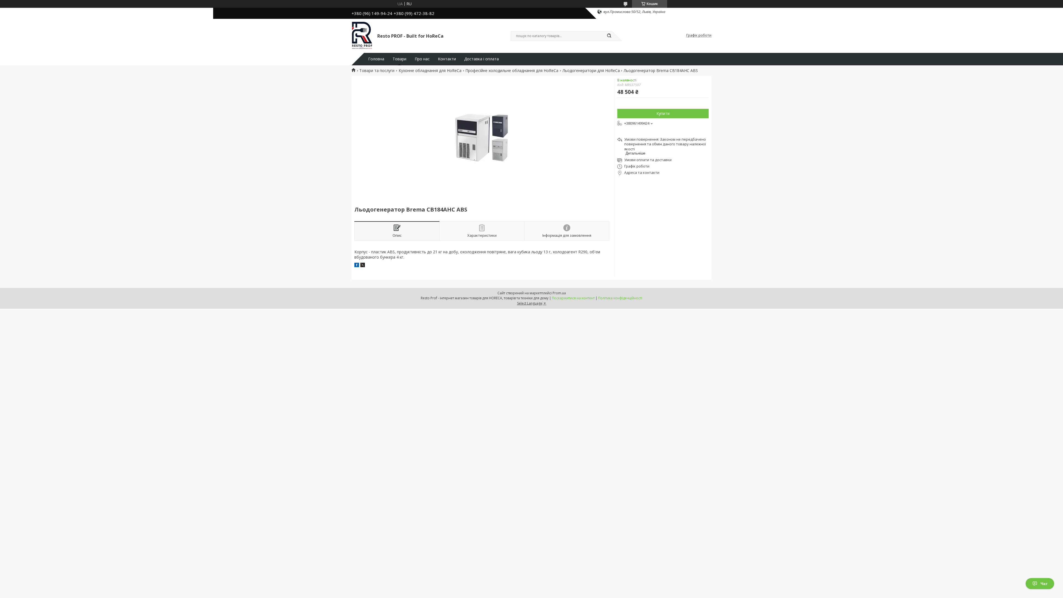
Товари (399, 59)
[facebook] (356, 265)
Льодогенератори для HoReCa (591, 70)
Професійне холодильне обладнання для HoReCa (511, 70)
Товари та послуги (376, 70)
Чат (1044, 583)
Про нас (422, 59)
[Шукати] (609, 36)
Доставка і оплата (481, 59)
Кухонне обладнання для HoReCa (430, 70)
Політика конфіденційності (620, 298)
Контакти (447, 59)
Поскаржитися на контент (573, 298)
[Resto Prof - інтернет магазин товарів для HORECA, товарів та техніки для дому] (362, 35)
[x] (362, 265)
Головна (376, 59)
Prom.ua (559, 293)
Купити (663, 113)
